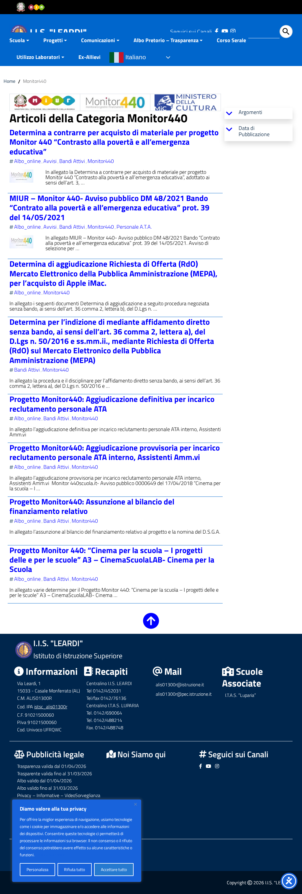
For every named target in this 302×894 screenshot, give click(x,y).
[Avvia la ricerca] (286, 31)
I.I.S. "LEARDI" (58, 32)
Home (9, 81)
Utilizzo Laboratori (38, 57)
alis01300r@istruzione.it (180, 684)
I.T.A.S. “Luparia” (240, 695)
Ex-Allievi (89, 57)
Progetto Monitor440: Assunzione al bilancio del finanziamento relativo (91, 506)
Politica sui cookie (51, 855)
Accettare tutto (114, 869)
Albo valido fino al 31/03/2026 (47, 787)
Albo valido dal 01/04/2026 (44, 780)
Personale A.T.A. (134, 227)
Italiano (135, 57)
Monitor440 (101, 161)
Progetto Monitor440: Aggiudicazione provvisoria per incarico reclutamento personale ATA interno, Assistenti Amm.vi (114, 452)
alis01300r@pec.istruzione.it (184, 693)
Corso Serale (231, 40)
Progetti (53, 40)
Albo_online (27, 161)
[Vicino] (135, 804)
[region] (77, 840)
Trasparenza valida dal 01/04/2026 (51, 766)
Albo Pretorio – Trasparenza (166, 40)
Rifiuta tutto (74, 869)
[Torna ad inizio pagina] (151, 625)
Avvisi (50, 161)
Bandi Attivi (72, 161)
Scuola (17, 40)
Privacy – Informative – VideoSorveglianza (58, 795)
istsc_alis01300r (50, 706)
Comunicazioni (98, 40)
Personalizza (37, 869)
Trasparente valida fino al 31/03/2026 (54, 773)
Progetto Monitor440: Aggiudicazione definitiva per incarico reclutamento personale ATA (111, 403)
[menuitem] (22, 40)
